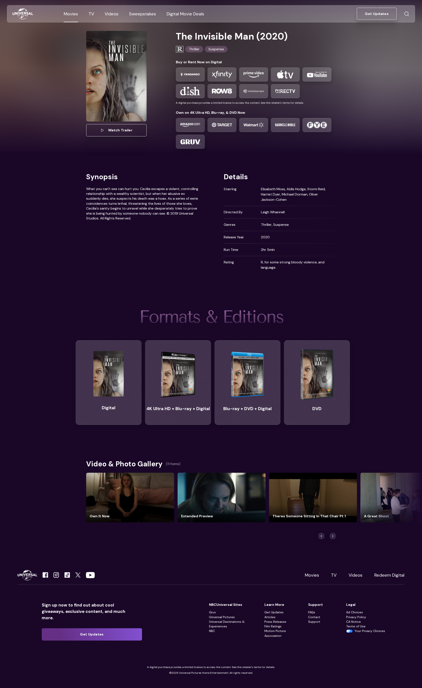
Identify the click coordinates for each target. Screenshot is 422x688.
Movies (312, 575)
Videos (355, 575)
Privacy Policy (356, 617)
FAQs (311, 612)
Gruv (212, 612)
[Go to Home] (23, 14)
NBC (212, 631)
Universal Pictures (222, 617)
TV (334, 575)
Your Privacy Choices (370, 631)
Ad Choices (354, 612)
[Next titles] (333, 536)
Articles (269, 617)
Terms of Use (356, 626)
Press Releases (275, 622)
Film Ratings (273, 626)
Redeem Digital (389, 575)
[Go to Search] (406, 14)
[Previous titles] (321, 536)
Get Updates (274, 612)
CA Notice (353, 622)
